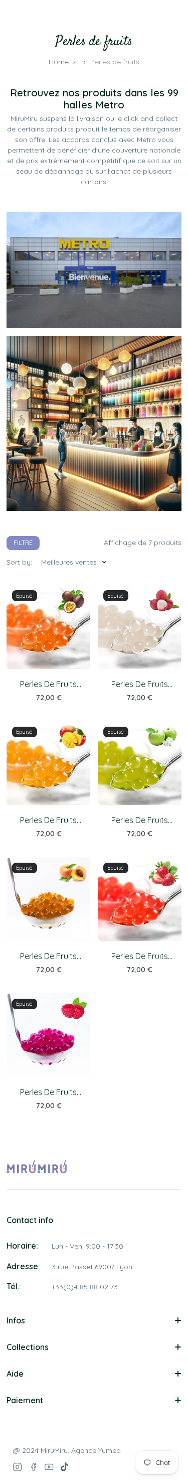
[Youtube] (49, 1466)
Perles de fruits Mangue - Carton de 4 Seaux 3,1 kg (48, 820)
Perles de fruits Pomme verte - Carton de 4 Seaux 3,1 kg (139, 820)
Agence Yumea (96, 1450)
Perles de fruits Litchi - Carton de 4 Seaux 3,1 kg (139, 684)
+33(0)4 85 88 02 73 (85, 1286)
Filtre (23, 543)
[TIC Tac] (65, 1466)
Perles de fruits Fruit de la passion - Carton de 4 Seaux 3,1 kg (49, 684)
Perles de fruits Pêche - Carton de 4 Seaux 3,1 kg (48, 956)
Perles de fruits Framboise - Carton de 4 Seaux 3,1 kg (48, 1092)
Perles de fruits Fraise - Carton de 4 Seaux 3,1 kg (139, 956)
